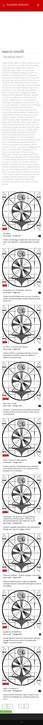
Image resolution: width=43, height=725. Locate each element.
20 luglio (6, 233)
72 (39, 462)
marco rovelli (7, 236)
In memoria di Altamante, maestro (17, 290)
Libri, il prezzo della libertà (15, 460)
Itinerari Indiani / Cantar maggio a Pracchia (21, 575)
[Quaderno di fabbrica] (21, 609)
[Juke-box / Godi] (21, 381)
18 (39, 406)
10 (39, 292)
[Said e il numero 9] (21, 666)
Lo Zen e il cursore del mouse (15, 347)
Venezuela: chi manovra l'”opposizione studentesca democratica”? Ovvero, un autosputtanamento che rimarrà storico (19, 519)
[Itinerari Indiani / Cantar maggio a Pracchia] (21, 552)
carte (5, 512)
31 (39, 523)
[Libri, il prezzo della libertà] (21, 437)
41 (39, 349)
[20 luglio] (21, 211)
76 (39, 236)
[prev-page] (4, 706)
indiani (5, 399)
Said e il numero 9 (10, 688)
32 (21, 706)
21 (39, 577)
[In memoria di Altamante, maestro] (21, 267)
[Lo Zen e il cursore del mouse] (21, 324)
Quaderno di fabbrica (12, 632)
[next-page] (26, 706)
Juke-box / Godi (9, 403)
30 (10, 706)
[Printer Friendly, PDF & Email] (6, 712)
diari (4, 229)
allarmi (5, 684)
